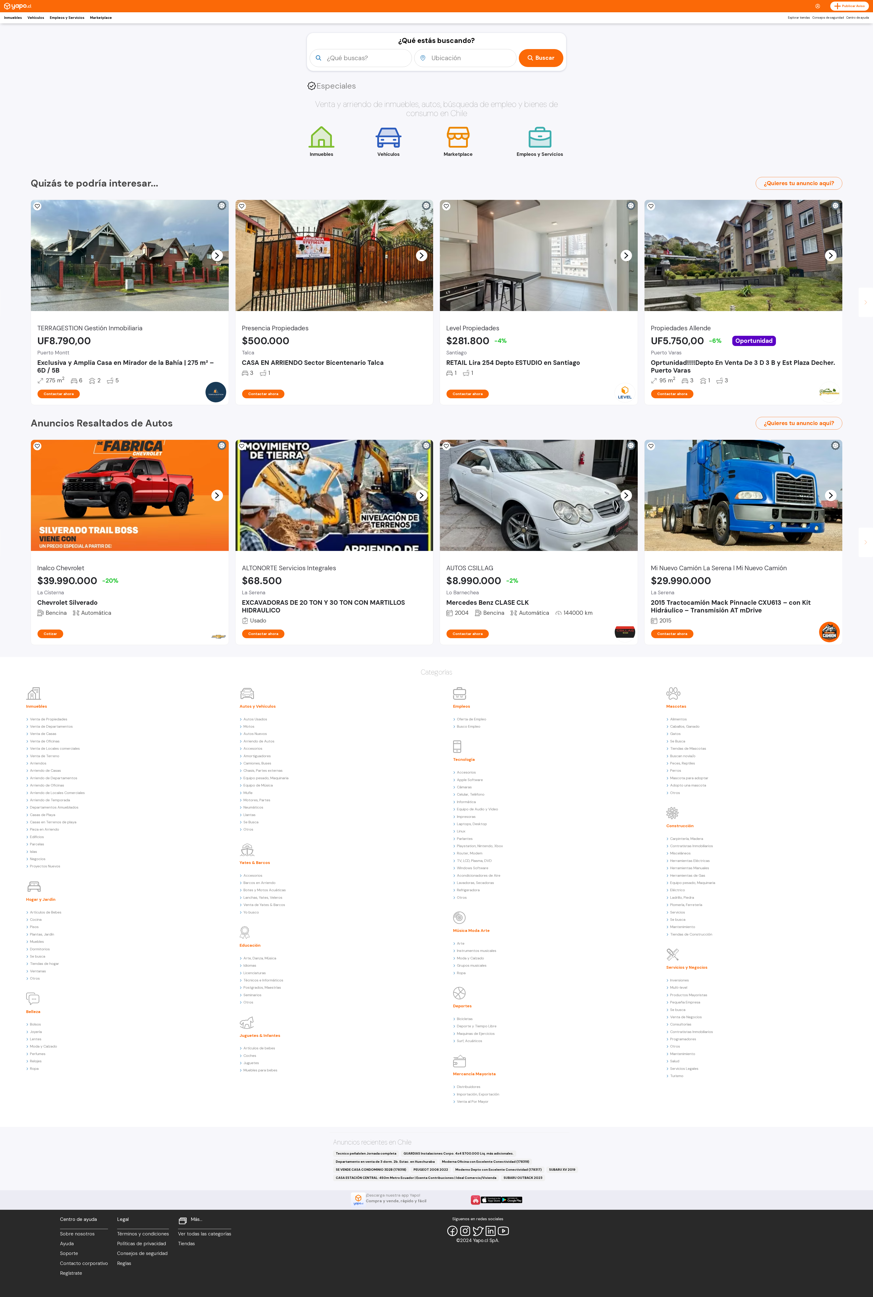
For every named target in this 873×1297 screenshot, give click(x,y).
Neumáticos (253, 807)
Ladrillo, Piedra (682, 897)
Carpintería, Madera (686, 838)
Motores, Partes (256, 800)
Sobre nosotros (77, 1234)
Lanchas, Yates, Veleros (262, 897)
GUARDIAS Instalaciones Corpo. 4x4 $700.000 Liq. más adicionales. (459, 1153)
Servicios (677, 912)
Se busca (37, 956)
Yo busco (251, 912)
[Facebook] (452, 1231)
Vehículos (36, 17)
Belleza (33, 1011)
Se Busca (250, 822)
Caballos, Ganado (685, 726)
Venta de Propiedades (48, 719)
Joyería (36, 1031)
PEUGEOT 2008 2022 (431, 1170)
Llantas (249, 814)
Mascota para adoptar (689, 778)
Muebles (37, 941)
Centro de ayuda (857, 18)
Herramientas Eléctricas (690, 860)
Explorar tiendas (799, 18)
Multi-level (678, 987)
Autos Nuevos (255, 733)
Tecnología (464, 759)
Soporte (69, 1253)
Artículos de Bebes (45, 912)
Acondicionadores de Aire (478, 875)
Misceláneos (680, 853)
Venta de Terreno (44, 756)
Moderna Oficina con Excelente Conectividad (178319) (485, 1162)
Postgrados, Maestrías (262, 987)
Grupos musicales (472, 965)
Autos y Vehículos (258, 706)
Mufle (248, 792)
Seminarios (252, 995)
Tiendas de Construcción (691, 934)
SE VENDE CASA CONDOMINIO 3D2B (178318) (371, 1170)
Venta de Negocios (686, 1017)
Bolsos (35, 1024)
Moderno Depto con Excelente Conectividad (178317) (498, 1170)
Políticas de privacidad (141, 1243)
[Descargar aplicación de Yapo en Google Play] (512, 1200)
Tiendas (186, 1243)
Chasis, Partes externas (263, 770)
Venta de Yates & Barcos (264, 904)
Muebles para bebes (260, 1070)
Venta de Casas (43, 733)
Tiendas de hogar (44, 963)
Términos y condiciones (143, 1234)
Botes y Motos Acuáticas (264, 890)
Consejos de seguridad (828, 18)
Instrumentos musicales (476, 950)
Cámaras (464, 787)
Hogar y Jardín (40, 899)
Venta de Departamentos (51, 726)
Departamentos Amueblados (54, 807)
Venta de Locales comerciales (55, 748)
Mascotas (676, 706)
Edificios (37, 836)
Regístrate (71, 1273)
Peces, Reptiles (682, 763)
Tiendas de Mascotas (688, 748)
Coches (249, 1055)
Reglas (124, 1263)
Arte (460, 943)
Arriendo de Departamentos (53, 778)
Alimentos (678, 719)
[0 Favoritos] (37, 206)
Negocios (37, 858)
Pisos (34, 926)
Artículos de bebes (259, 1048)
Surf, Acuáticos (469, 1040)
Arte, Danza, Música (259, 958)
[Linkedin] (490, 1231)
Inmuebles (13, 17)
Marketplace (101, 17)
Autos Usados (255, 719)
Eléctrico (677, 890)
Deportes (462, 1006)
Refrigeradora (468, 890)
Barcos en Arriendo (259, 882)
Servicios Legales (684, 1068)
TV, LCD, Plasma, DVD (474, 860)
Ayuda (67, 1243)
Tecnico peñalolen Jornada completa (366, 1153)
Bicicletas (465, 1018)
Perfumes (37, 1053)
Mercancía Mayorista (474, 1074)
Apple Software (470, 779)
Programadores (683, 1039)
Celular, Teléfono (470, 794)
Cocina (36, 919)
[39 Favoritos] (446, 206)
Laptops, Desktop (472, 824)
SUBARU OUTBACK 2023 (523, 1178)
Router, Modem (469, 853)
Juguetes (251, 1063)
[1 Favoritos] (242, 446)
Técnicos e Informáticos (263, 980)
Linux (461, 831)
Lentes (35, 1039)
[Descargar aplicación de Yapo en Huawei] (475, 1200)
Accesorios (252, 748)
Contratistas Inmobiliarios (691, 846)
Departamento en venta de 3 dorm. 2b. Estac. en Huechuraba (385, 1162)
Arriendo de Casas (45, 770)
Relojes (36, 1061)
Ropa (34, 1068)
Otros (35, 978)
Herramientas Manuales (689, 868)
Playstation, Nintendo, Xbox (480, 846)
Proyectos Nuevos (45, 866)
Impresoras (466, 816)
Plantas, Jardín (42, 934)
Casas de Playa (42, 814)
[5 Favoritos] (242, 206)
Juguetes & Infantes (260, 1035)
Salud (674, 1061)
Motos (248, 726)
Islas (33, 851)
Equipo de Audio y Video (477, 809)
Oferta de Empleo (471, 719)
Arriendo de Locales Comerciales (57, 792)
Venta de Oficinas (45, 741)
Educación (250, 945)
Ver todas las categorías (204, 1234)
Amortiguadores (257, 756)
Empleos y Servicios (67, 17)
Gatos (675, 733)
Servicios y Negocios (686, 967)
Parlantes (465, 838)
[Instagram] (465, 1231)
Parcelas (37, 844)
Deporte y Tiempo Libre (477, 1026)
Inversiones (679, 980)
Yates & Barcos (255, 862)
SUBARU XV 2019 (562, 1170)
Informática (466, 801)
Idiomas (249, 965)
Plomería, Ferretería (686, 904)
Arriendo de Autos (258, 741)
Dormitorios (40, 949)
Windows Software (472, 868)
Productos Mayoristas (688, 995)
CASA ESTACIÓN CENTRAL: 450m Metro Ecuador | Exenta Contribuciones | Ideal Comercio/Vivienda (416, 1178)
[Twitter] (478, 1231)
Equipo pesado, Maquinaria (265, 778)
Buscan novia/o (682, 756)
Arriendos (38, 763)
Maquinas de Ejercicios (476, 1033)
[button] (217, 255)
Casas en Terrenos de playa (53, 822)
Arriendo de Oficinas (47, 785)
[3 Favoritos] (651, 206)
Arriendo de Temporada (50, 800)
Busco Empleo (468, 726)
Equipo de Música (258, 785)
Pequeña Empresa (685, 1002)
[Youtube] (503, 1231)
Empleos (461, 706)
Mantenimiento (682, 926)
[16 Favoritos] (446, 446)
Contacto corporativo (84, 1263)
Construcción (680, 826)
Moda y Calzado (43, 1046)
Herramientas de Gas (687, 875)
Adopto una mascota (688, 785)
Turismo (676, 1075)
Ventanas (38, 971)
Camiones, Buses (257, 763)
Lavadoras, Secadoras (475, 882)
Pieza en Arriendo (44, 829)
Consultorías (680, 1024)
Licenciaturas (254, 973)
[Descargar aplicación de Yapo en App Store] (491, 1200)
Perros (675, 770)
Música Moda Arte (471, 930)
